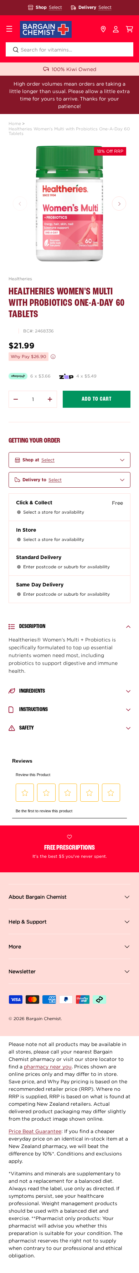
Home (15, 123)
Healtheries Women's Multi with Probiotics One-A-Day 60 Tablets (69, 131)
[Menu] (9, 29)
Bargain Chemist (43, 1018)
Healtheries (20, 278)
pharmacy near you (48, 1066)
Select (55, 7)
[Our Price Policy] (53, 356)
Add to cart (97, 399)
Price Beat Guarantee (35, 1131)
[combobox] (69, 49)
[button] (129, 29)
